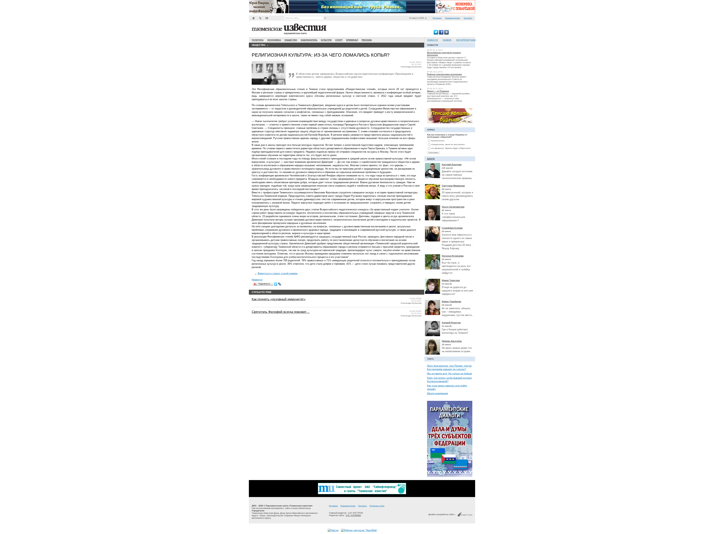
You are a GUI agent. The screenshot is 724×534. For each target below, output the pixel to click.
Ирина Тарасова (451, 280)
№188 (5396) (415, 298)
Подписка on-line (377, 506)
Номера (447, 40)
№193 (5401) (415, 62)
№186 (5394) (415, 311)
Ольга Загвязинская (453, 207)
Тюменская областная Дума (265, 513)
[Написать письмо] (267, 18)
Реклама (367, 40)
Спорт (339, 40)
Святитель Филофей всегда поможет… (281, 312)
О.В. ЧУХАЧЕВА (353, 515)
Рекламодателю (452, 18)
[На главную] (253, 18)
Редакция (437, 18)
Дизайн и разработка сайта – (442, 514)
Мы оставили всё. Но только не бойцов (449, 373)
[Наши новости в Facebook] (441, 33)
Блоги (431, 159)
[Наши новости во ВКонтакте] (446, 33)
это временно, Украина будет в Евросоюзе (451, 148)
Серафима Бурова (452, 228)
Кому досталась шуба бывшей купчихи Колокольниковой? (449, 379)
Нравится (257, 279)
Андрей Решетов (451, 322)
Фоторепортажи (466, 40)
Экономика (274, 40)
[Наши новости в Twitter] (436, 33)
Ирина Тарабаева (451, 301)
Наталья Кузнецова (453, 256)
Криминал (352, 40)
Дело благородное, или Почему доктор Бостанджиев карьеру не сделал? (449, 367)
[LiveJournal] (280, 284)
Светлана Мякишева (453, 185)
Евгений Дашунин (452, 164)
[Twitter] (276, 284)
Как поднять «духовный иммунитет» (278, 299)
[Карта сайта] (260, 18)
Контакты (468, 18)
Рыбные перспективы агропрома (444, 74)
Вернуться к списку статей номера (278, 273)
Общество (291, 40)
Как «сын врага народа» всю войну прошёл (447, 387)
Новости (432, 40)
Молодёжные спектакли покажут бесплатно (444, 53)
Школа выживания (437, 393)
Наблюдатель (309, 40)
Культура (326, 40)
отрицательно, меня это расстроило (448, 144)
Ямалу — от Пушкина (438, 91)
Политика (258, 40)
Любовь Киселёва (452, 341)
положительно (437, 141)
